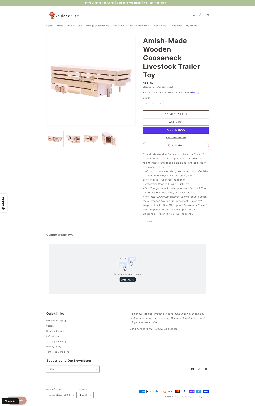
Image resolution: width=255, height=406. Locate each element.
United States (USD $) (59, 395)
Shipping (147, 87)
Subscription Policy (56, 341)
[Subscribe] (96, 369)
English (83, 395)
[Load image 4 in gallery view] (109, 139)
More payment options (176, 137)
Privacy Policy (53, 346)
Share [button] (149, 221)
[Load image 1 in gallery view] (55, 139)
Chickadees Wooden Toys (182, 397)
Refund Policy (53, 336)
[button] (70, 26)
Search (50, 326)
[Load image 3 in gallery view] (91, 139)
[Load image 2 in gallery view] (73, 139)
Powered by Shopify (201, 397)
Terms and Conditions (57, 351)
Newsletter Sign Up (56, 320)
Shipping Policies (55, 331)
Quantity (147, 98)
